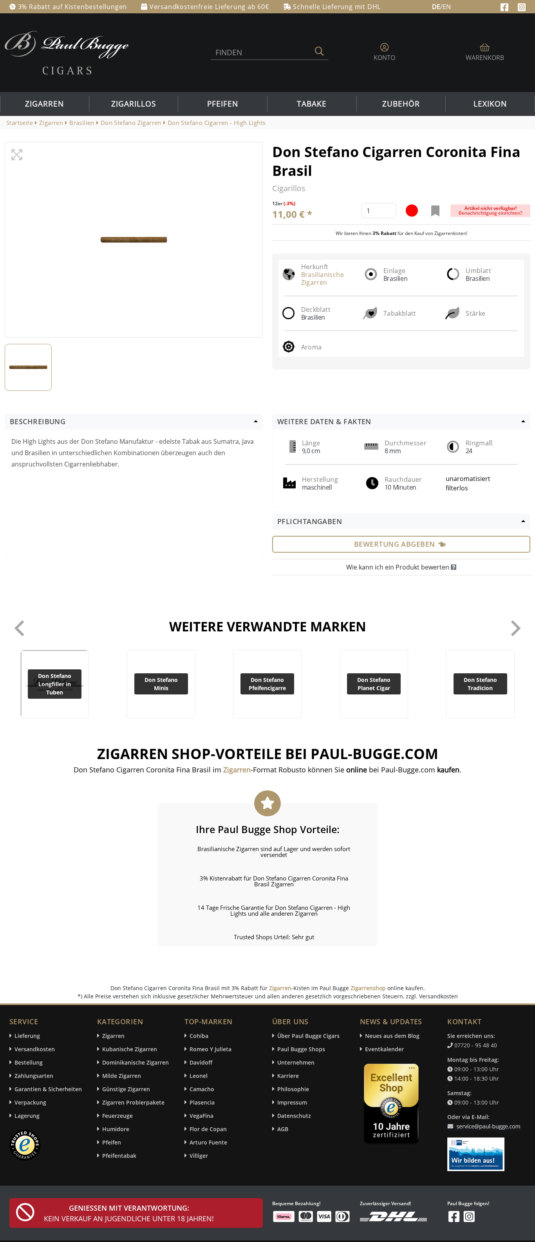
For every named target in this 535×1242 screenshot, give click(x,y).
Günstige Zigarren (126, 1089)
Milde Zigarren (121, 1075)
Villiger (199, 1155)
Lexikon (490, 104)
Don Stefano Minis (161, 684)
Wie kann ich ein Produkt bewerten (398, 567)
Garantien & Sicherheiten (48, 1089)
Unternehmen (295, 1062)
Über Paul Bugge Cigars (308, 1036)
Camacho (202, 1089)
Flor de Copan (208, 1129)
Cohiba (199, 1036)
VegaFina (201, 1115)
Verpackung (30, 1102)
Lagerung (27, 1115)
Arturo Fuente (208, 1142)
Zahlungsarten (33, 1075)
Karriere (288, 1075)
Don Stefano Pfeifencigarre (267, 684)
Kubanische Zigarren (129, 1049)
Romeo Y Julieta (210, 1049)
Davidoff (201, 1062)
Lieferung (27, 1036)
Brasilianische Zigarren (322, 278)
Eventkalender (384, 1049)
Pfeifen (222, 104)
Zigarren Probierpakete (133, 1102)
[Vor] (516, 628)
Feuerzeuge (117, 1115)
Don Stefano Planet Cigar (373, 684)
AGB (282, 1129)
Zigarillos (133, 104)
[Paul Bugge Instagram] (522, 6)
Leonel (199, 1075)
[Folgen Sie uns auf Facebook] (505, 6)
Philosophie (293, 1089)
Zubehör (401, 104)
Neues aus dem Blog (392, 1036)
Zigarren (44, 104)
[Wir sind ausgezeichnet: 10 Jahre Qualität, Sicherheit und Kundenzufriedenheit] (392, 1105)
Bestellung (28, 1062)
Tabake (312, 104)
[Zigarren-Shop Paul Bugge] (67, 52)
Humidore (115, 1129)
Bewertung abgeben (394, 544)
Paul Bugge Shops (301, 1049)
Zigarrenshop (368, 988)
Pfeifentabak (119, 1155)
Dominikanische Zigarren (135, 1062)
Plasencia (202, 1102)
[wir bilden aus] (477, 1150)
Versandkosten (34, 1049)
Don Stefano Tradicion (480, 684)
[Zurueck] (19, 628)
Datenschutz (294, 1115)
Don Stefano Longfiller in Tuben (54, 684)
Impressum (292, 1102)
